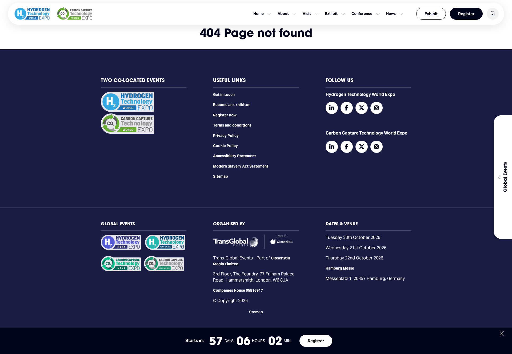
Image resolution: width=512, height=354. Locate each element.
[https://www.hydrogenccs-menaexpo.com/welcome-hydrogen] (121, 248)
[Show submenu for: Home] (269, 14)
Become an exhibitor (231, 104)
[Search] (493, 14)
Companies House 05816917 (238, 290)
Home (258, 13)
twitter (361, 108)
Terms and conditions (232, 125)
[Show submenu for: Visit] (316, 14)
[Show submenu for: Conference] (378, 14)
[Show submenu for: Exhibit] (343, 14)
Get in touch (224, 94)
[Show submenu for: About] (294, 14)
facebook (347, 108)
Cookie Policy (225, 145)
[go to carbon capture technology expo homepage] (74, 14)
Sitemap (220, 176)
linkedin (332, 108)
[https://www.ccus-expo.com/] (164, 269)
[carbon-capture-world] (127, 132)
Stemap (256, 312)
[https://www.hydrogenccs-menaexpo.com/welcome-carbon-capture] (121, 269)
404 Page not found (256, 32)
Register (466, 13)
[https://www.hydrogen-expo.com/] (165, 248)
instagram (376, 108)
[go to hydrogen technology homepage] (32, 14)
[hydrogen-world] (127, 110)
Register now (225, 115)
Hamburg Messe (340, 268)
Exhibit (431, 13)
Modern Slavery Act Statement (240, 166)
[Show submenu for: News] (401, 14)
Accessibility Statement (234, 155)
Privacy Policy (226, 135)
